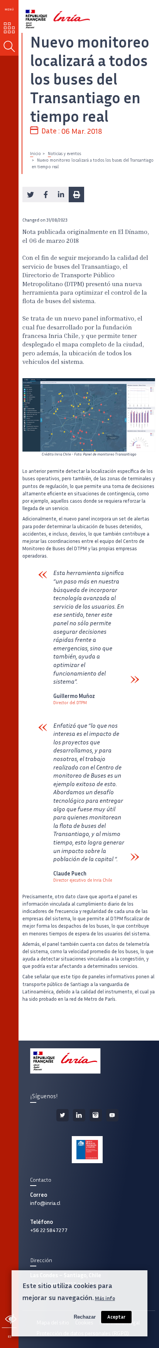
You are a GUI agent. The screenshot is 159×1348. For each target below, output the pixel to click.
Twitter (62, 1115)
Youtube (112, 1115)
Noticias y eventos (64, 153)
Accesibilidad (10, 1319)
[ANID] (87, 1149)
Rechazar (85, 1317)
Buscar (9, 46)
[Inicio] (49, 16)
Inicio (35, 153)
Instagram (96, 1115)
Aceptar (116, 1317)
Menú (9, 9)
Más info (105, 1298)
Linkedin (79, 1115)
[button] (30, 194)
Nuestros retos (9, 28)
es (9, 1336)
